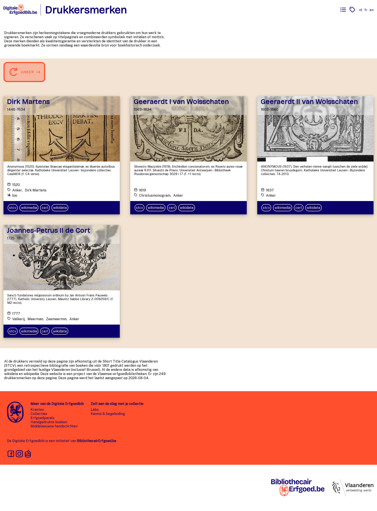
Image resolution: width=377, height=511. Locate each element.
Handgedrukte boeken (49, 422)
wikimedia (29, 208)
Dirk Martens (35, 190)
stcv (12, 208)
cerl (45, 208)
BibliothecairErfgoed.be (96, 441)
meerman (35, 319)
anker (17, 190)
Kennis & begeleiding (108, 414)
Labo (95, 410)
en (372, 10)
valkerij (18, 319)
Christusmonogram (154, 195)
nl (360, 10)
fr (365, 10)
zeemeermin (56, 319)
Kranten (37, 410)
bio (14, 195)
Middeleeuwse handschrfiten (54, 426)
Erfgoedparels (42, 418)
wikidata (60, 208)
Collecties (39, 414)
